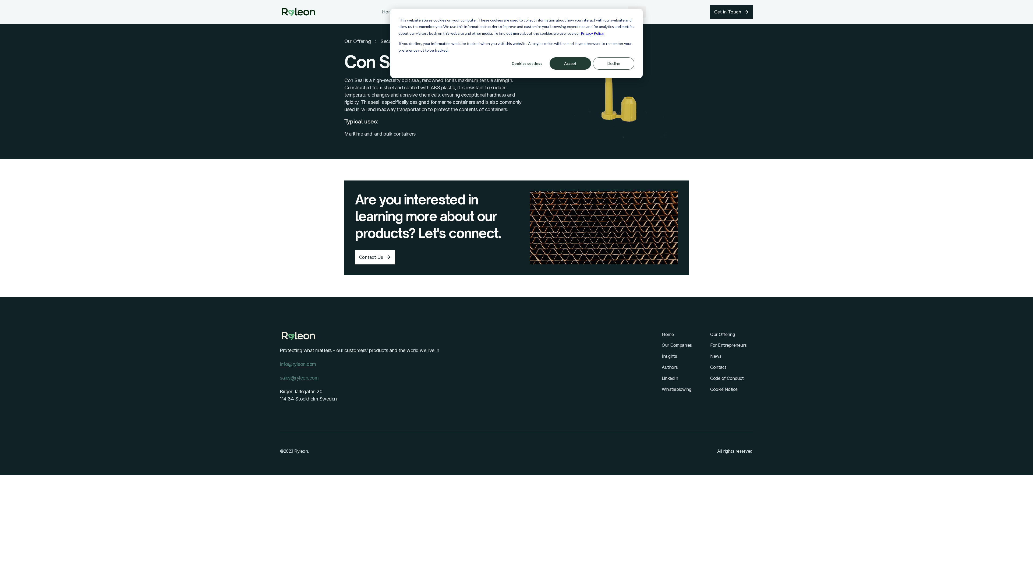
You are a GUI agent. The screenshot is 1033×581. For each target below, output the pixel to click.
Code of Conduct (727, 378)
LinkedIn (670, 378)
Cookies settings (527, 63)
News (715, 356)
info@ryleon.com (298, 364)
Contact (718, 367)
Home (388, 12)
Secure (387, 41)
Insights (669, 356)
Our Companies (677, 345)
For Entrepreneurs (728, 345)
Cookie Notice (724, 389)
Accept (570, 63)
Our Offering (357, 41)
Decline (613, 63)
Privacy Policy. (592, 33)
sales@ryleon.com (299, 378)
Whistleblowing (676, 389)
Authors (670, 367)
